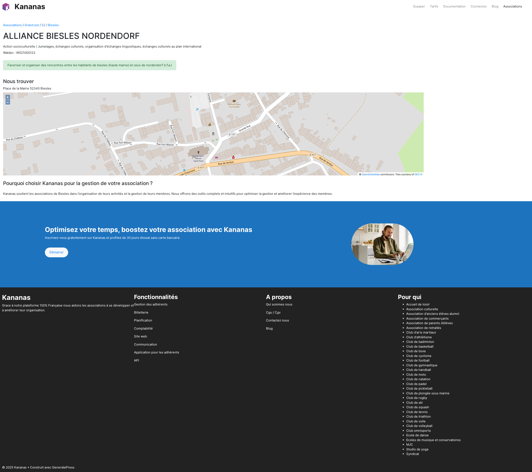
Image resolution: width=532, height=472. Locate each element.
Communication (145, 344)
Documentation (454, 6)
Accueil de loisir (418, 304)
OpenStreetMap (371, 174)
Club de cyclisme (418, 356)
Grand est (32, 25)
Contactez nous (277, 320)
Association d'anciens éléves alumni (432, 314)
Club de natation (418, 379)
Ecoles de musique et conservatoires (433, 440)
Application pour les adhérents (156, 352)
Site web (140, 336)
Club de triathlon (418, 416)
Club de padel (416, 384)
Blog (495, 6)
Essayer (419, 6)
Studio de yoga (417, 449)
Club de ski (414, 403)
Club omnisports (418, 431)
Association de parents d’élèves (429, 323)
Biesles (53, 25)
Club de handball (418, 370)
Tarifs (434, 6)
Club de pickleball (419, 388)
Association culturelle (422, 309)
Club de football (418, 360)
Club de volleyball (419, 426)
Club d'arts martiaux (421, 332)
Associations (512, 6)
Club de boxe (416, 351)
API (136, 360)
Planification (143, 320)
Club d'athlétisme (419, 337)
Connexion (479, 6)
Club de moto (416, 374)
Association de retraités (423, 328)
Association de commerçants (427, 318)
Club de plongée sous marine (427, 393)
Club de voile (416, 421)
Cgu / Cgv (273, 312)
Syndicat (412, 454)
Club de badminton (420, 342)
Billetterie (141, 312)
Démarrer (56, 252)
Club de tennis (417, 412)
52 (43, 25)
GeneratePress (63, 467)
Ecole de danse (417, 435)
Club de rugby (416, 398)
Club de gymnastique (421, 365)
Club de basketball (419, 346)
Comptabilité (143, 328)
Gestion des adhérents (150, 304)
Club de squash (417, 407)
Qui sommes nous (279, 304)
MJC (409, 444)
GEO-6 (418, 174)
